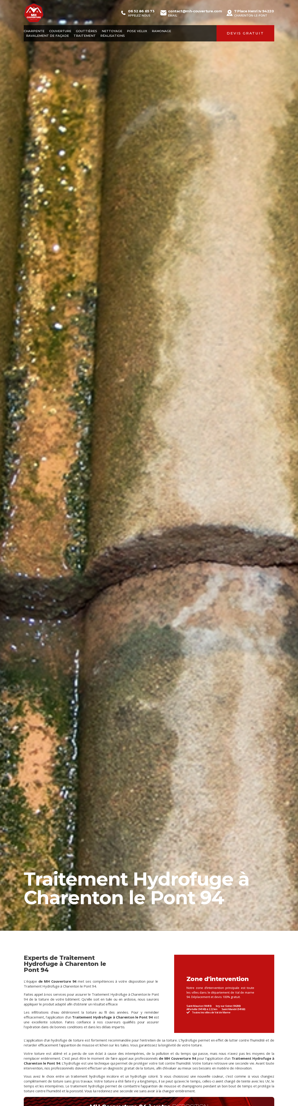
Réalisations (112, 35)
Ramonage (161, 31)
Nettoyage (112, 31)
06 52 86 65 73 (141, 11)
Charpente (34, 31)
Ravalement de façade (47, 35)
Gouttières (86, 31)
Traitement (85, 35)
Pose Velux (137, 31)
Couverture (60, 31)
